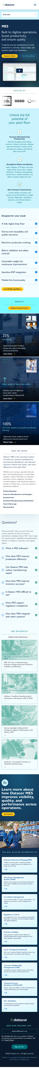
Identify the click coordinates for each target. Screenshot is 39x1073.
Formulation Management (14, 897)
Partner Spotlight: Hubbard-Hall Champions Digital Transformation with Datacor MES (18, 730)
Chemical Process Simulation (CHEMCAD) (13, 984)
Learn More (8, 354)
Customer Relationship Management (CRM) (13, 966)
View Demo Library (28, 56)
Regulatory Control (11, 915)
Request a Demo (9, 56)
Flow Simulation (10, 1001)
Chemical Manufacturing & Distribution (18, 501)
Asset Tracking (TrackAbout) (15, 950)
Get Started (8, 814)
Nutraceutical (8, 507)
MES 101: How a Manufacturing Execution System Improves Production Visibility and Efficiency (18, 665)
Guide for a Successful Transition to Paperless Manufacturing (17, 763)
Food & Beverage (9, 504)
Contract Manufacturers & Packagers (17, 494)
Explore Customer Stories (19, 308)
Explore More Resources (18, 637)
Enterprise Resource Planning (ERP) (18, 860)
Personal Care (8, 497)
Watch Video (8, 442)
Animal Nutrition (10, 491)
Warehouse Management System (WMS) (14, 878)
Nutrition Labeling (11, 932)
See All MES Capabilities (12, 289)
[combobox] (19, 14)
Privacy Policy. (9, 1040)
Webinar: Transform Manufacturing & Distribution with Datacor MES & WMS (18, 697)
